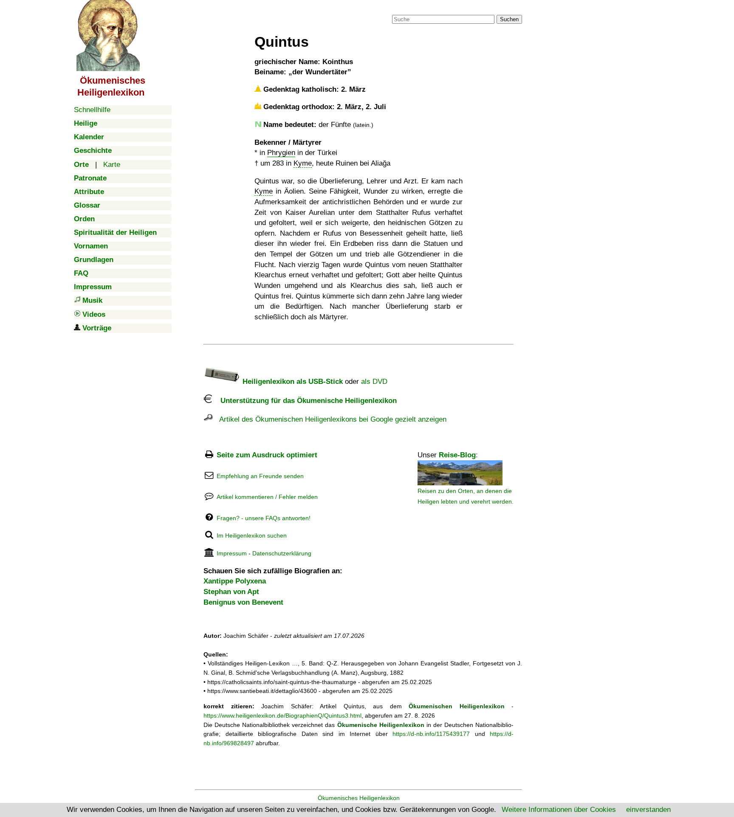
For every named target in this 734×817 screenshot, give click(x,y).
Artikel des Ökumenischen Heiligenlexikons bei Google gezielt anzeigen (329, 419)
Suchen (509, 19)
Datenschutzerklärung (281, 553)
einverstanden (648, 810)
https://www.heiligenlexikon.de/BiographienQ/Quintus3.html (282, 715)
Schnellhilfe (92, 110)
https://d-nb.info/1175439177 (431, 733)
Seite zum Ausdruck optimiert (267, 455)
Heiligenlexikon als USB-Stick (291, 382)
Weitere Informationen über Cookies (559, 810)
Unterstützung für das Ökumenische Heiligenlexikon (304, 401)
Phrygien (281, 153)
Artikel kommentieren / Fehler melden (267, 496)
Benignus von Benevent (243, 602)
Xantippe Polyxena (234, 581)
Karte (111, 165)
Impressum (232, 553)
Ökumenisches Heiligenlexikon (359, 797)
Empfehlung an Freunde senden (260, 476)
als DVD (374, 382)
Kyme (303, 163)
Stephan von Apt (231, 592)
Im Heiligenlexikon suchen (252, 535)
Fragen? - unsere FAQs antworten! (264, 518)
